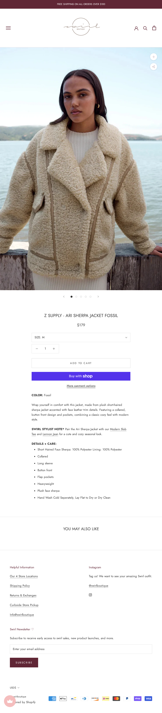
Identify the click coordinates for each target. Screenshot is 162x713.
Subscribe (24, 662)
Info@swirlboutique (22, 615)
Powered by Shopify (23, 702)
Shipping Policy (20, 586)
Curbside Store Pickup (24, 605)
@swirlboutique (98, 586)
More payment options (81, 386)
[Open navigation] (8, 28)
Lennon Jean (50, 434)
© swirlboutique (18, 696)
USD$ (13, 688)
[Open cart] (154, 28)
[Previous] (63, 296)
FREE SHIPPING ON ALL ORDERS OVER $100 (81, 4)
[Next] (98, 296)
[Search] (145, 28)
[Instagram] (90, 594)
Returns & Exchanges (23, 595)
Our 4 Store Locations (24, 576)
